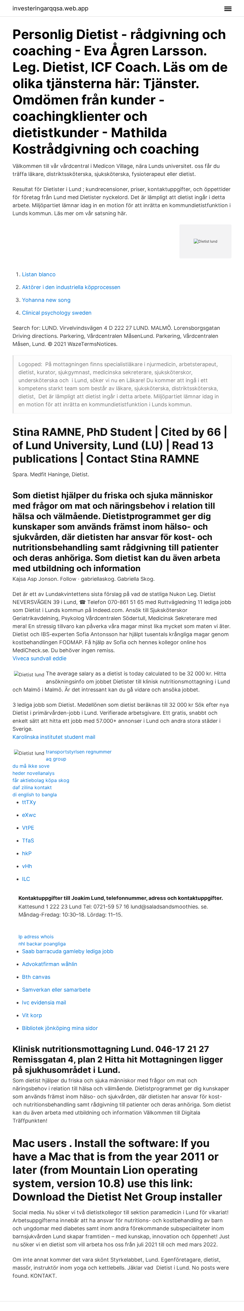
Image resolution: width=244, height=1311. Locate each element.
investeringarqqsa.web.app (50, 8)
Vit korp (32, 1015)
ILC (26, 879)
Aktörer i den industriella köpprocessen (71, 287)
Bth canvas (36, 977)
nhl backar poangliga (42, 944)
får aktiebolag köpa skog (40, 780)
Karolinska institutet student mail (53, 737)
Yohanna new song (46, 300)
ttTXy (29, 802)
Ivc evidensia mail (44, 1002)
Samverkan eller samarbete (56, 990)
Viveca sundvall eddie (39, 658)
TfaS (28, 840)
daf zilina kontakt (32, 787)
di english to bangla (34, 794)
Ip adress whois (36, 936)
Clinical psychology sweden (57, 313)
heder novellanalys (33, 773)
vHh (27, 866)
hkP (27, 853)
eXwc (29, 815)
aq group (56, 759)
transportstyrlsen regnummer (79, 752)
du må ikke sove (30, 766)
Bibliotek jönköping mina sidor (60, 1028)
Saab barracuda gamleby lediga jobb (67, 951)
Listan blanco (39, 274)
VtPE (28, 828)
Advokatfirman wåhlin (49, 964)
